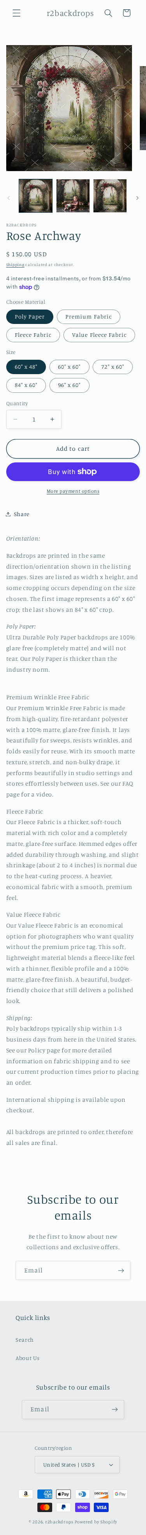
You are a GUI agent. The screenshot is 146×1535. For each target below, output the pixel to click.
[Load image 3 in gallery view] (110, 195)
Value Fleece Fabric (99, 334)
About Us (28, 1358)
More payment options (73, 491)
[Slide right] (137, 198)
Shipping (15, 264)
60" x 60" (69, 366)
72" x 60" (112, 366)
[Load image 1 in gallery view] (35, 195)
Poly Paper (30, 316)
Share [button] (22, 514)
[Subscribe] (121, 1270)
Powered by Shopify (96, 1521)
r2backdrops (59, 1521)
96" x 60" (69, 385)
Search (25, 1339)
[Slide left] (8, 198)
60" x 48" (26, 366)
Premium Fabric (88, 316)
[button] (16, 13)
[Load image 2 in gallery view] (73, 195)
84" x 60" (26, 385)
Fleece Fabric (33, 334)
